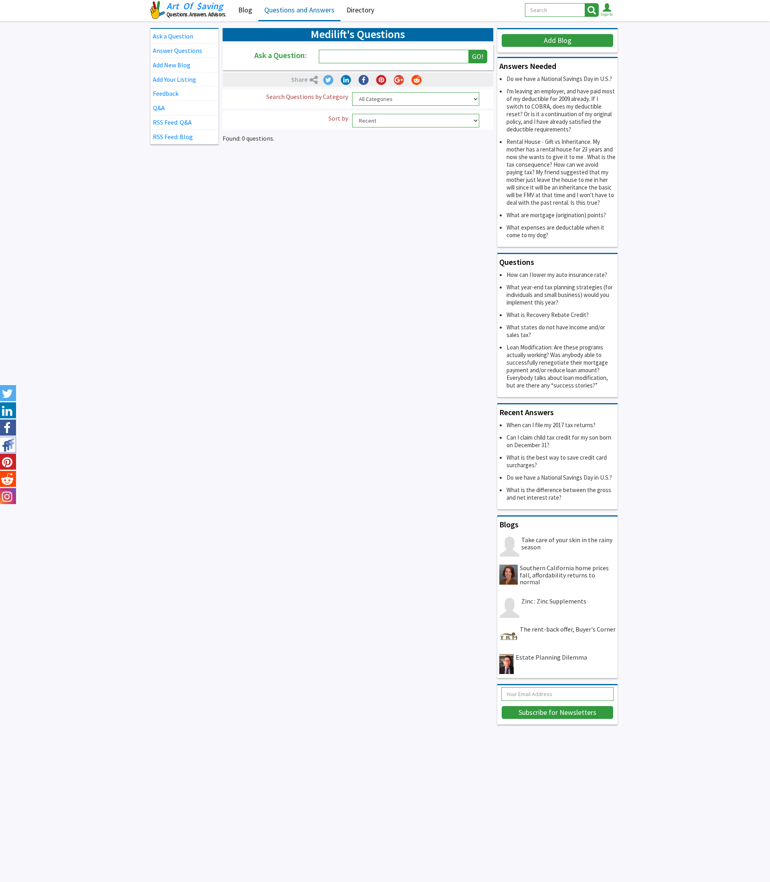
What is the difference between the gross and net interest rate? (559, 493)
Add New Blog (171, 65)
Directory (360, 9)
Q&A (159, 108)
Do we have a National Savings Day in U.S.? (559, 79)
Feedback (165, 93)
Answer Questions (177, 50)
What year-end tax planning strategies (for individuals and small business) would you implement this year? (560, 294)
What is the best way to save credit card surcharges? (557, 461)
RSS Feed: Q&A (172, 122)
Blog (245, 9)
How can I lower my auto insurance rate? (557, 275)
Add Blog (557, 40)
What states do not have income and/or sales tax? (556, 331)
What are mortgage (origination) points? (556, 215)
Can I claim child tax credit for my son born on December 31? (559, 441)
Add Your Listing (174, 79)
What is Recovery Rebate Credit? (548, 315)
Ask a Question (173, 36)
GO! (478, 56)
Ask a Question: (280, 55)
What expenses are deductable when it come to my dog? (555, 231)
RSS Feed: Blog (173, 137)
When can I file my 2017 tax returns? (551, 425)
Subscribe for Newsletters (557, 712)
